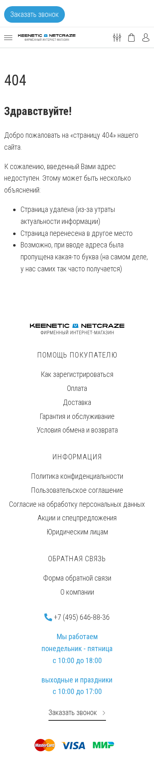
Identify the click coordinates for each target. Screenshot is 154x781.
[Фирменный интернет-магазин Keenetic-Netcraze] (47, 37)
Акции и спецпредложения (77, 517)
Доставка (77, 402)
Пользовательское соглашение (77, 490)
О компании (77, 592)
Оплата (77, 388)
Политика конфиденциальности (77, 476)
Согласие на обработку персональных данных (77, 504)
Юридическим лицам (77, 531)
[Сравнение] (117, 37)
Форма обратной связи (77, 578)
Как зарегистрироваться (77, 374)
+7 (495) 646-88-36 (81, 617)
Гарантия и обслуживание (77, 416)
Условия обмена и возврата (77, 430)
